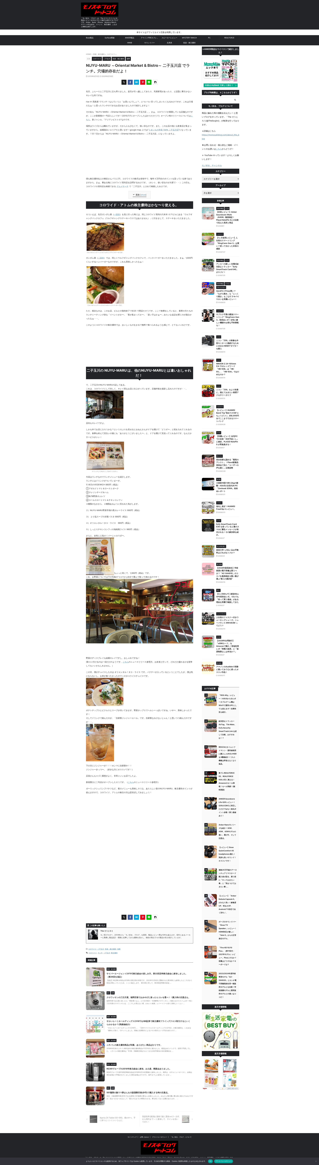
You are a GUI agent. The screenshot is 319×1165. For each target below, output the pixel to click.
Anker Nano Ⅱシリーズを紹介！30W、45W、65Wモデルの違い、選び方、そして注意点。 (227, 831)
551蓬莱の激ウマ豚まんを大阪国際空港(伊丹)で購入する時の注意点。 (138, 1092)
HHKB (129, 43)
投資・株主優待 (189, 43)
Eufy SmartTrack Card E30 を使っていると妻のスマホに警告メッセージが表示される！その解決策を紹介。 (227, 529)
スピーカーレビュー (169, 38)
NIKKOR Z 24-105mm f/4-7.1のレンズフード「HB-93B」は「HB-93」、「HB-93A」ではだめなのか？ (227, 369)
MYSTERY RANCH (189, 38)
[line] (148, 82)
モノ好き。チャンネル (212, 165)
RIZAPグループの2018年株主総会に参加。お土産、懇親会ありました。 (139, 1068)
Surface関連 (110, 38)
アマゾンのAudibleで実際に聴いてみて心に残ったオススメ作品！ (227, 669)
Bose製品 (89, 38)
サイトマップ (132, 1137)
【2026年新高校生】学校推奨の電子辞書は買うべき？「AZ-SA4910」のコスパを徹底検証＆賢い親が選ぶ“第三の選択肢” (227, 573)
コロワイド (92, 949)
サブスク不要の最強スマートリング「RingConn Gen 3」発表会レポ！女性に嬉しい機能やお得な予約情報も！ (227, 320)
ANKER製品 (129, 38)
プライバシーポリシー (159, 1137)
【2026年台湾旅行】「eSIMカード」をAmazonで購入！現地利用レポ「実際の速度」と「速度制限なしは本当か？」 (227, 646)
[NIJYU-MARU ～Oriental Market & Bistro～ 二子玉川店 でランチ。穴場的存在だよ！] (136, 82)
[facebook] (130, 82)
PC (209, 38)
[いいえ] (316, 1161)
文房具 (169, 43)
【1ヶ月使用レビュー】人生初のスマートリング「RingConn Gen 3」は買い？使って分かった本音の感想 (227, 243)
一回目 (117, 214)
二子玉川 (100, 949)
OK (210, 1161)
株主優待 (114, 953)
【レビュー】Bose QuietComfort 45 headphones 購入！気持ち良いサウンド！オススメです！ (227, 854)
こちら (126, 662)
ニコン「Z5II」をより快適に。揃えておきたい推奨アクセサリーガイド (227, 392)
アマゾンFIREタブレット (150, 38)
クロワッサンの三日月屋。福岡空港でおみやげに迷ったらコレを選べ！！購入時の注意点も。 (148, 997)
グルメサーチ (122, 186)
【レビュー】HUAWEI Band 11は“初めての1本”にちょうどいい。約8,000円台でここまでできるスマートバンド (227, 415)
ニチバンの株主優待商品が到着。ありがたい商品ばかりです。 (134, 1045)
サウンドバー (149, 43)
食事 (118, 949)
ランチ (100, 953)
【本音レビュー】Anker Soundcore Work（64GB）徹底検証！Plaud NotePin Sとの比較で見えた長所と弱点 (227, 217)
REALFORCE (229, 38)
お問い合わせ (144, 1137)
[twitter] (123, 82)
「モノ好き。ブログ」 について (181, 1137)
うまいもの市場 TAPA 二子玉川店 (164, 130)
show (143, 195)
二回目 (101, 258)
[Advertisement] (139, 346)
